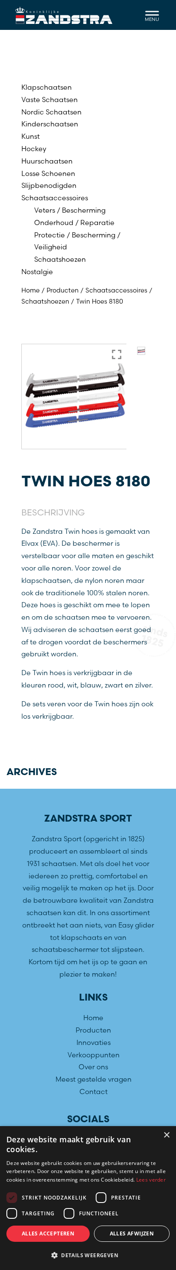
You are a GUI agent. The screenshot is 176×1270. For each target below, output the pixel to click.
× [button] (166, 1135)
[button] (88, 1255)
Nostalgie (37, 271)
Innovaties (93, 1042)
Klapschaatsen (46, 87)
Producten (63, 290)
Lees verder (151, 1179)
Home (30, 290)
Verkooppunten (93, 1055)
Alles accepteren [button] (48, 1233)
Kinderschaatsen (49, 124)
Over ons (93, 1066)
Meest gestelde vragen (94, 1079)
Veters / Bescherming (70, 210)
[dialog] (88, 1198)
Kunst (30, 136)
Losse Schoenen (48, 173)
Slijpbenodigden (48, 185)
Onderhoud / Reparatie (74, 222)
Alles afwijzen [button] (132, 1233)
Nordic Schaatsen (51, 112)
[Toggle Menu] (152, 15)
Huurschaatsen (47, 161)
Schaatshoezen (60, 259)
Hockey (33, 148)
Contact (93, 1091)
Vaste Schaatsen (49, 99)
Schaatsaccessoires (54, 197)
